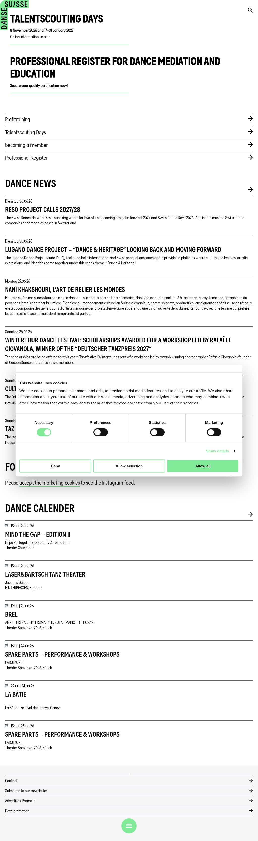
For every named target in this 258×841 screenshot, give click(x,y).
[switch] (100, 432)
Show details (217, 451)
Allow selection (129, 466)
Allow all (202, 466)
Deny (55, 466)
